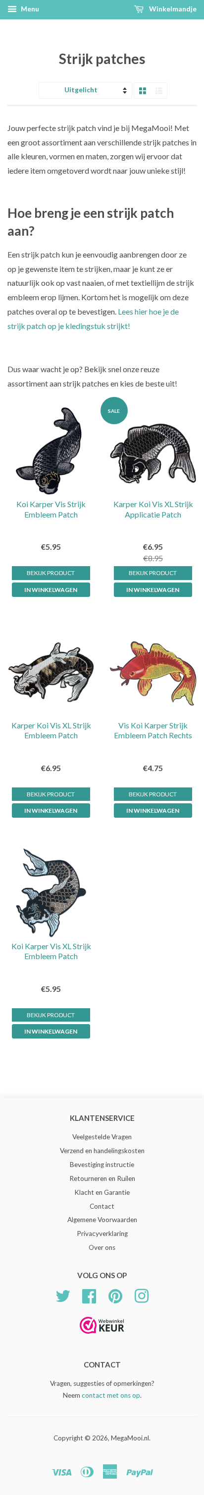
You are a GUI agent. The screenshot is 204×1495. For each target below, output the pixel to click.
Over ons (102, 1247)
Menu (29, 8)
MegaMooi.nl (130, 1438)
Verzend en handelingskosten (102, 1151)
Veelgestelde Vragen (102, 1137)
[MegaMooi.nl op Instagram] (141, 1295)
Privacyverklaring (102, 1233)
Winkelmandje (172, 8)
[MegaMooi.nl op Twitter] (62, 1295)
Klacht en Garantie (102, 1192)
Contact (102, 1206)
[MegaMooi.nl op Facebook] (89, 1295)
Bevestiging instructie (102, 1165)
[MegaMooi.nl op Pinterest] (115, 1295)
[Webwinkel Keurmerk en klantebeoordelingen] (102, 1337)
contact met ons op (111, 1395)
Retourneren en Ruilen (102, 1178)
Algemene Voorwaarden (102, 1220)
